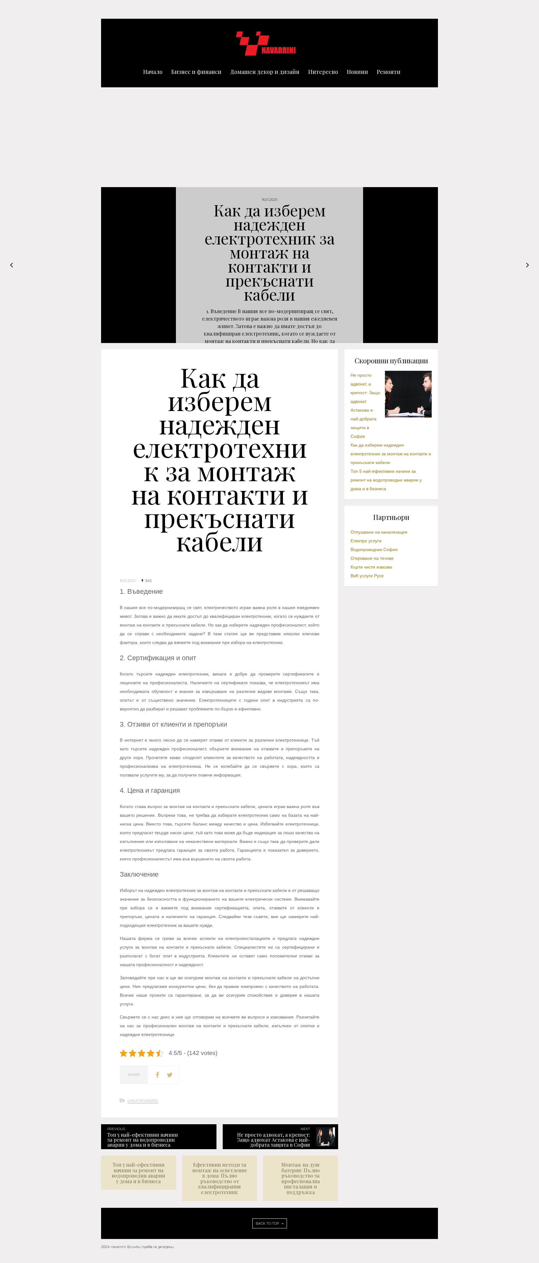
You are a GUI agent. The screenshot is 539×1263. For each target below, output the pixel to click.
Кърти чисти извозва (371, 566)
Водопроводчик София (374, 549)
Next (527, 265)
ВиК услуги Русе (367, 575)
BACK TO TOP (268, 1223)
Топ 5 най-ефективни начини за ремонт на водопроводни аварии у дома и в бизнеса (386, 480)
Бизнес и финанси (196, 71)
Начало (153, 71)
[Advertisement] (269, 134)
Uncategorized (143, 1101)
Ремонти (389, 71)
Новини (357, 71)
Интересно (323, 71)
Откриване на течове (372, 558)
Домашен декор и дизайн (264, 71)
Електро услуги (366, 540)
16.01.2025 (127, 580)
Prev (11, 265)
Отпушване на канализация (379, 532)
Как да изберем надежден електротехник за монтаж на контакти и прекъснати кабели (391, 454)
